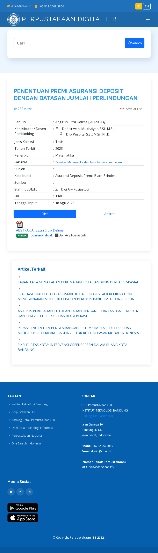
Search (136, 43)
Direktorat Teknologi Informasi (32, 427)
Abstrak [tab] (110, 214)
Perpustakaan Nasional (27, 435)
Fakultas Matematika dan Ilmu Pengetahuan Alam (88, 162)
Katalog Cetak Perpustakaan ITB (33, 420)
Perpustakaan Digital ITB (68, 19)
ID (138, 6)
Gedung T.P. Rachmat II (97, 416)
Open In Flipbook (42, 235)
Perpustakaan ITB (23, 412)
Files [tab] (45, 214)
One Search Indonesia (26, 443)
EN (147, 6)
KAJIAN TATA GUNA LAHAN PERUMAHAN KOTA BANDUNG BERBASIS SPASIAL (78, 282)
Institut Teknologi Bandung (30, 404)
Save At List (133, 109)
